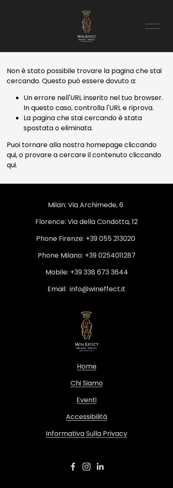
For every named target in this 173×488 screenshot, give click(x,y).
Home (87, 366)
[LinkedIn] (100, 466)
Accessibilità (86, 417)
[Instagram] (86, 466)
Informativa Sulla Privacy (86, 433)
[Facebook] (73, 466)
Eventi (86, 400)
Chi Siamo (87, 383)
